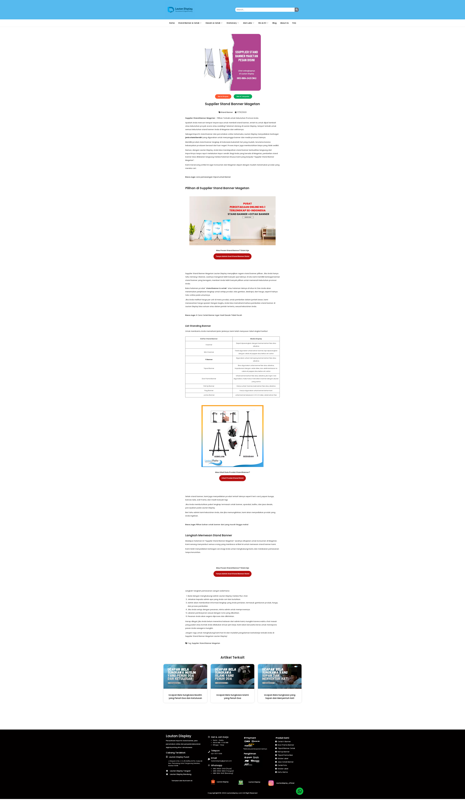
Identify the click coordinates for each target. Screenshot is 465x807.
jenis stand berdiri (193, 137)
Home (172, 23)
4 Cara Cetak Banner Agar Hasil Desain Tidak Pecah (219, 315)
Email (214, 758)
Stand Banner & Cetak (188, 23)
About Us (284, 23)
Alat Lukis (247, 23)
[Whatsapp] (209, 765)
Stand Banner (227, 112)
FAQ (294, 23)
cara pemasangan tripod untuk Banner (213, 177)
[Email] (209, 759)
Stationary (232, 23)
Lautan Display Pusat (179, 757)
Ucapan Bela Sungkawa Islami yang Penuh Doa (232, 696)
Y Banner (209, 359)
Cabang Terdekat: (176, 752)
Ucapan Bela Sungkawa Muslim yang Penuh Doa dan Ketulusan (185, 696)
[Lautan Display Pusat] (167, 757)
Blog (274, 23)
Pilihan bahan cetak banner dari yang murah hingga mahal (222, 524)
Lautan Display (178, 736)
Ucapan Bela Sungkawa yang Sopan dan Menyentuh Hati (279, 696)
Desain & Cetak (213, 23)
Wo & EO (262, 23)
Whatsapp (216, 765)
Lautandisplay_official (285, 783)
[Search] (297, 10)
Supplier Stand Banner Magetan (206, 643)
